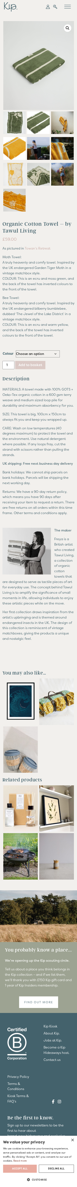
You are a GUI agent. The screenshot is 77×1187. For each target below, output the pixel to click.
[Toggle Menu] (67, 7)
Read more (20, 1160)
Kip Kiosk (50, 1026)
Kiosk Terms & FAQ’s (18, 1098)
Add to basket (30, 365)
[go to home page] (10, 6)
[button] (48, 7)
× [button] (72, 1140)
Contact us (52, 1060)
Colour (8, 353)
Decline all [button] (56, 1168)
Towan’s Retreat (37, 248)
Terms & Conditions (15, 1086)
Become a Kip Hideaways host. (56, 1050)
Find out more (38, 1002)
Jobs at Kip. (53, 1040)
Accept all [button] (20, 1168)
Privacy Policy (18, 1077)
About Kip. (52, 1033)
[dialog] (38, 1161)
